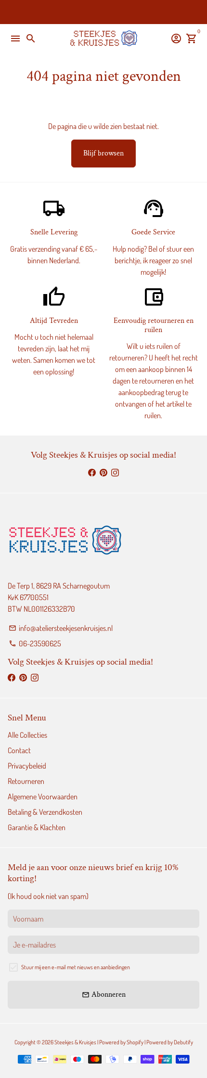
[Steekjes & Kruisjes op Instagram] (115, 472)
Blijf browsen (103, 153)
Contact (19, 750)
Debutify (183, 1042)
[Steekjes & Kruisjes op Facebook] (92, 472)
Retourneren (26, 781)
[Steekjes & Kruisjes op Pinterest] (103, 472)
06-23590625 (35, 643)
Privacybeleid (27, 765)
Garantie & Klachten (36, 827)
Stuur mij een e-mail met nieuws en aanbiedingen (75, 967)
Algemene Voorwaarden (43, 796)
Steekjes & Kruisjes (75, 1042)
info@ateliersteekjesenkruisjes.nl (61, 628)
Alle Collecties (27, 735)
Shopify (135, 1042)
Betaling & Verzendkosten (45, 812)
